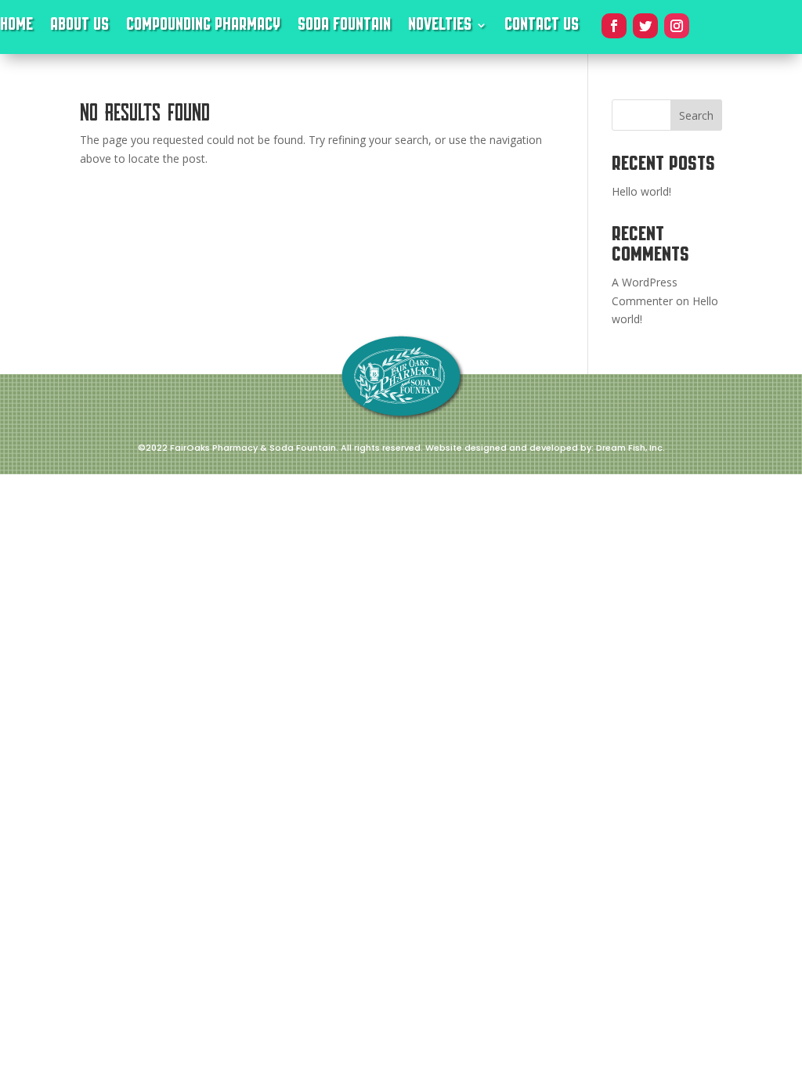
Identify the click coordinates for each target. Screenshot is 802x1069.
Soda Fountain (344, 27)
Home (16, 27)
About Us (79, 27)
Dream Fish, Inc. (630, 447)
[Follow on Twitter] (645, 25)
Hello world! (641, 191)
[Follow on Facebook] (614, 25)
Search (696, 115)
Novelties (439, 27)
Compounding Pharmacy (203, 27)
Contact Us (541, 27)
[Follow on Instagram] (676, 25)
